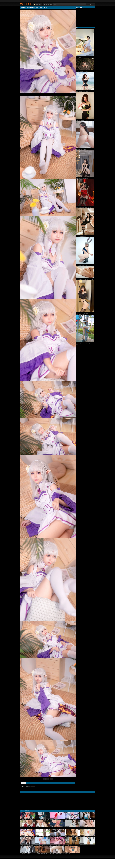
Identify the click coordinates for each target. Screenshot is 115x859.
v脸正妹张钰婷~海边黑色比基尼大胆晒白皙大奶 (72, 836)
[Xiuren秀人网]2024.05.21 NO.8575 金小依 (57, 836)
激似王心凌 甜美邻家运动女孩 (41, 828)
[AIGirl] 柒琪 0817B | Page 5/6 (81, 236)
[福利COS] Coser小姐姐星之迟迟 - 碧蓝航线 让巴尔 (28, 836)
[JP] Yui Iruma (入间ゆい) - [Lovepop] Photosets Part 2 (28, 828)
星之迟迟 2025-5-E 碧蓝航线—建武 (41, 853)
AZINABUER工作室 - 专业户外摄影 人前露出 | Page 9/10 (84, 344)
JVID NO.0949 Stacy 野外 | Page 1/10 (82, 71)
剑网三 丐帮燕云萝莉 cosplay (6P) (71, 819)
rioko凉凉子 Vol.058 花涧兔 (84, 828)
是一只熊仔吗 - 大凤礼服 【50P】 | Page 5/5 (83, 207)
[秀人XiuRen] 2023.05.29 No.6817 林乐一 (57, 853)
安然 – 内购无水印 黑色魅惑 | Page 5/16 (82, 178)
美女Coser (28, 786)
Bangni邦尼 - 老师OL (68, 845)
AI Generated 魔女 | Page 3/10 (81, 149)
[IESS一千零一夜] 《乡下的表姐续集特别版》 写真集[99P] (43, 836)
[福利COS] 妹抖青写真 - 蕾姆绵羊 (41, 845)
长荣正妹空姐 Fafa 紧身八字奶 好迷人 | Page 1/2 (84, 91)
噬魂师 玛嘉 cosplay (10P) (84, 836)
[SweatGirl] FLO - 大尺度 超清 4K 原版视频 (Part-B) (57, 845)
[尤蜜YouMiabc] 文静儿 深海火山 (56, 828)
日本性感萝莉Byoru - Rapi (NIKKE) (27, 819)
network (32, 786)
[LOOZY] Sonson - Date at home (85, 845)
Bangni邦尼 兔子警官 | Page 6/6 (81, 265)
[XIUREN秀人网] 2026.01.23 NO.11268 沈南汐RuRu (43, 819)
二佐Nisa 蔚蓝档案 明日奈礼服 (85, 819)
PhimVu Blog (25, 4)
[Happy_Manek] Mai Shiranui (55, 819)
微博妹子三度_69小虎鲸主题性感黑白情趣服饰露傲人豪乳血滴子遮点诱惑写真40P (28, 845)
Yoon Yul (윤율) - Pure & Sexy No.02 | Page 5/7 (84, 57)
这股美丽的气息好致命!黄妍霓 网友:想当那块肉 (72, 828)
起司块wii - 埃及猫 (68, 853)
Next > (51, 779)
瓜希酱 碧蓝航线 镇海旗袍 (25, 853)
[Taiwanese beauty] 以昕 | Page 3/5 (82, 120)
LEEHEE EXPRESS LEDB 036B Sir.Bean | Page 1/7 (84, 279)
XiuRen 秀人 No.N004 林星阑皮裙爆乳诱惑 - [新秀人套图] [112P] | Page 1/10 (85, 314)
